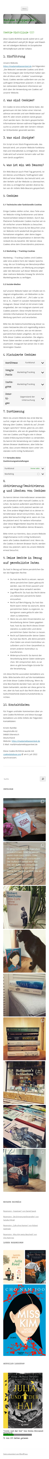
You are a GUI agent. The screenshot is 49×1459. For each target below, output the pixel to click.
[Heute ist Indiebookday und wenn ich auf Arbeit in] (24, 1126)
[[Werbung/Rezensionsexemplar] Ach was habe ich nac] (24, 951)
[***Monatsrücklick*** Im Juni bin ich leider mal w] (24, 994)
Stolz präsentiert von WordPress (15, 1454)
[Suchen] (43, 778)
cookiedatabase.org (12, 754)
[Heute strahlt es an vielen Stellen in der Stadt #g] (24, 1082)
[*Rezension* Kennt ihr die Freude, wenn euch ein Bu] (24, 1170)
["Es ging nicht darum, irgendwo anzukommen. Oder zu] (24, 863)
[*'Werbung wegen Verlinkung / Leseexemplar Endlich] (24, 819)
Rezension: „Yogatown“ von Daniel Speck (19, 1211)
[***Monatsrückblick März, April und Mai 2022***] (24, 1038)
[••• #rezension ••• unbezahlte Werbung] (24, 907)
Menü (24, 9)
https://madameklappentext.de (17, 66)
